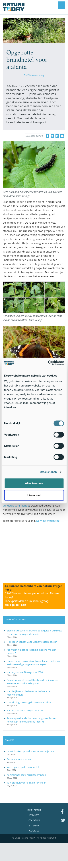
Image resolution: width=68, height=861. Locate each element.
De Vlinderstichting (34, 75)
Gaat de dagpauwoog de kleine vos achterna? (31, 702)
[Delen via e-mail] (62, 136)
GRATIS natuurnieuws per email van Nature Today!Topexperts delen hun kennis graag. (32, 598)
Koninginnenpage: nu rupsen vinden (26, 774)
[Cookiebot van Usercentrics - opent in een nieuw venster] (48, 362)
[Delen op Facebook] (47, 136)
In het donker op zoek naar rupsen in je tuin (30, 751)
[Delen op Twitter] (52, 136)
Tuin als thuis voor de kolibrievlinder (26, 782)
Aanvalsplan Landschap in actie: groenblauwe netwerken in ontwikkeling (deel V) (31, 720)
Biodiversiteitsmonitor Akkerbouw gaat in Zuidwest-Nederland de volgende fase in (35, 632)
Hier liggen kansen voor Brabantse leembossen (32, 641)
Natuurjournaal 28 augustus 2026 (25, 672)
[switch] (58, 435)
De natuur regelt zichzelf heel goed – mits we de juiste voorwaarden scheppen (32, 681)
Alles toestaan (34, 483)
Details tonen (48, 471)
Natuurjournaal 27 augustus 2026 (25, 710)
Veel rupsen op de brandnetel (23, 767)
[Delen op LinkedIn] (57, 136)
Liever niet (34, 495)
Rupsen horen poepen (19, 759)
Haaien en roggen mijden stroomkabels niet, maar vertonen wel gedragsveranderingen (34, 662)
